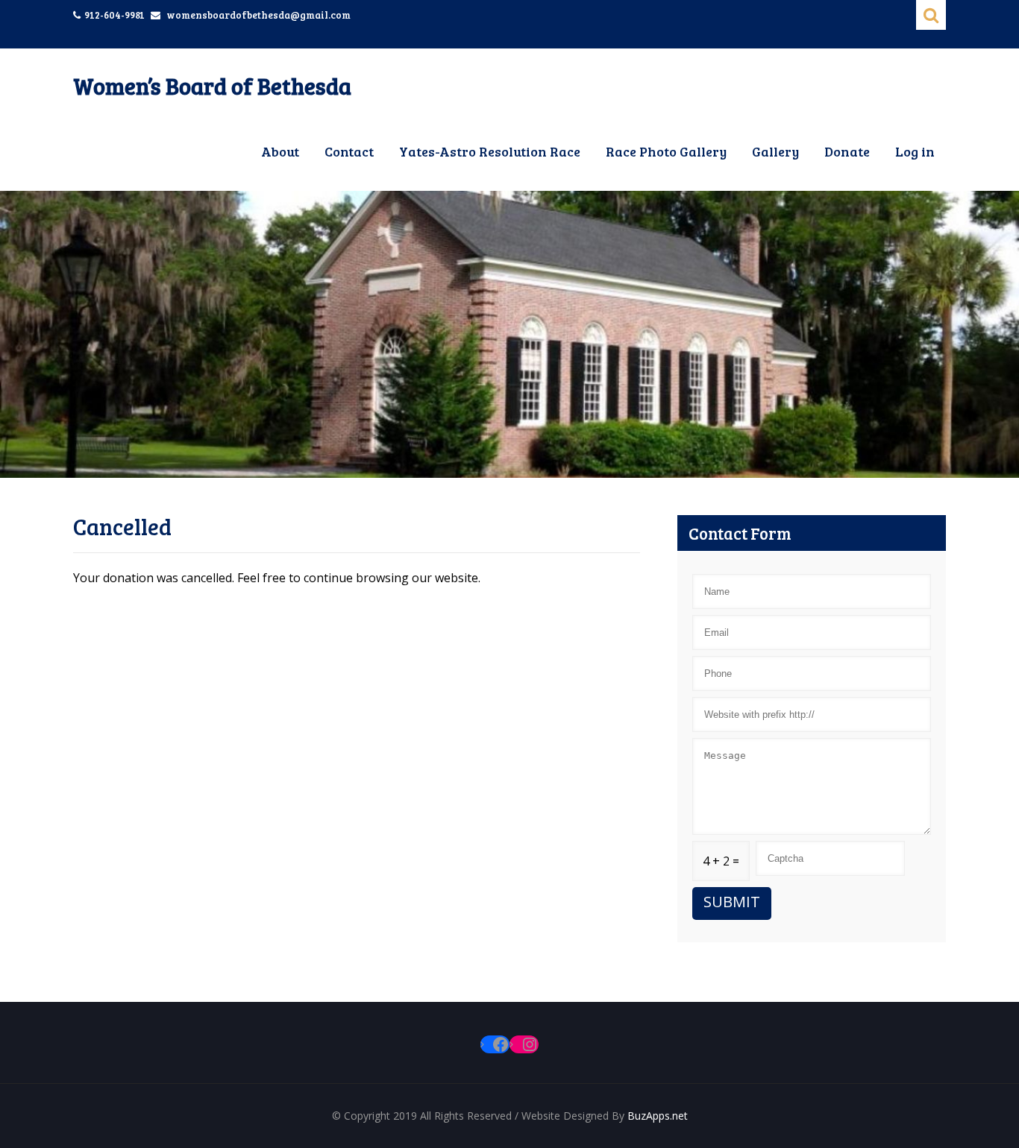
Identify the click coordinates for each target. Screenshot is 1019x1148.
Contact (349, 151)
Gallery (775, 151)
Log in (915, 151)
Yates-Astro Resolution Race (489, 151)
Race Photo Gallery (666, 151)
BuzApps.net (657, 1115)
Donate (847, 151)
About (280, 151)
